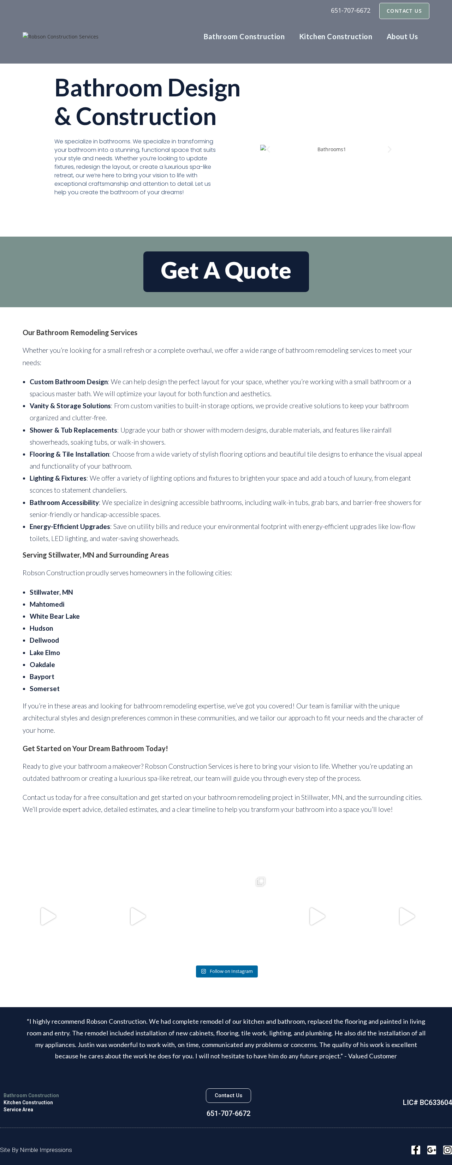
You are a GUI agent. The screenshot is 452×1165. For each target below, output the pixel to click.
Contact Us (404, 10)
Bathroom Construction (31, 1095)
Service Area (18, 1109)
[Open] (47, 916)
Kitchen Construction (28, 1102)
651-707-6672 (350, 10)
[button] (268, 149)
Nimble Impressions (46, 1149)
